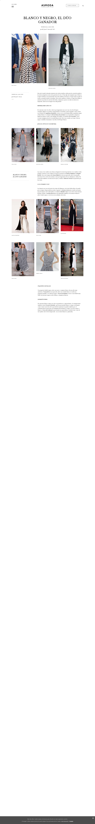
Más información (64, 821)
